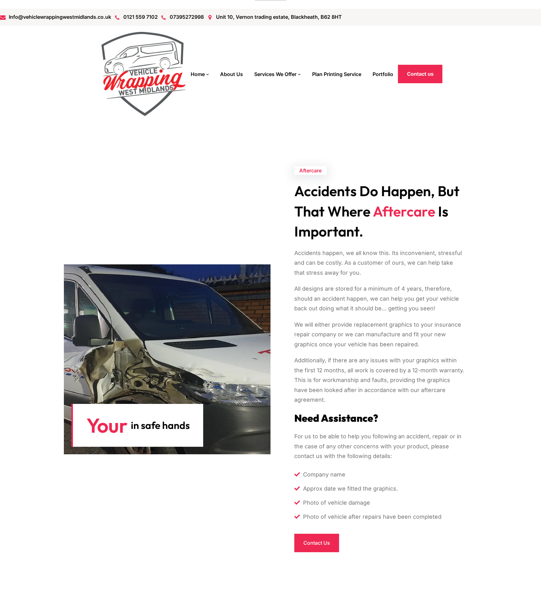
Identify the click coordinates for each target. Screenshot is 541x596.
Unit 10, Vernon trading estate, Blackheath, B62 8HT (279, 17)
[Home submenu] (207, 74)
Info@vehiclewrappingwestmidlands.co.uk (60, 17)
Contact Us (316, 543)
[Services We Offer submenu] (299, 74)
